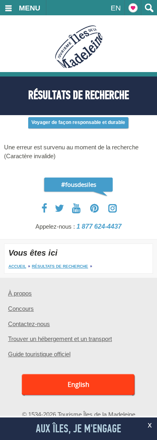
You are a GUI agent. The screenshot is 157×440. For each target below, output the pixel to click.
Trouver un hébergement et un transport (60, 338)
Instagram (112, 208)
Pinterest (95, 208)
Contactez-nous (29, 323)
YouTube (77, 208)
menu (29, 8)
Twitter (59, 208)
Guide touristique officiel (39, 354)
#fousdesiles (78, 184)
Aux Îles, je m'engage (78, 429)
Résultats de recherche (60, 266)
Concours (21, 308)
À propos (20, 293)
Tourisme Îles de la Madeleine (78, 46)
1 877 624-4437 (99, 226)
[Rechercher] (149, 7)
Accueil (17, 266)
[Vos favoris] (133, 7)
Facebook (45, 208)
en (116, 8)
